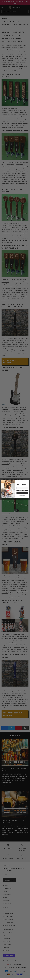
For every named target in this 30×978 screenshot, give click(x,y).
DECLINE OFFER (22, 492)
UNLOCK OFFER (22, 490)
